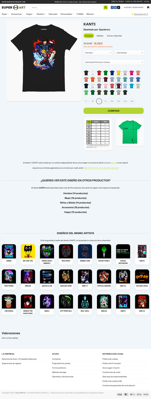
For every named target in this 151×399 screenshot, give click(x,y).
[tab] (89, 35)
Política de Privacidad (111, 363)
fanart (113, 162)
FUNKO (80, 14)
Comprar (114, 110)
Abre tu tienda (117, 1)
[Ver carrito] (148, 7)
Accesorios (16, 14)
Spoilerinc (104, 29)
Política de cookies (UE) (112, 381)
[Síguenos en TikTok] (118, 7)
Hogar (29, 14)
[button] (133, 7)
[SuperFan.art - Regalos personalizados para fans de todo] (13, 7)
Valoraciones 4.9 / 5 (141, 14)
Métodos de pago (59, 372)
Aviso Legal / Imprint (110, 367)
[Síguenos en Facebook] (112, 7)
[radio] (86, 73)
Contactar (56, 359)
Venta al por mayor (133, 1)
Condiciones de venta (111, 372)
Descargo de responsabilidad (114, 376)
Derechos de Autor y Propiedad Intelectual (19, 359)
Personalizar (66, 14)
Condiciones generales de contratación (118, 385)
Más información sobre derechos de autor (101, 168)
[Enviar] (105, 7)
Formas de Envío (59, 367)
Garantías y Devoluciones (62, 376)
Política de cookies (110, 359)
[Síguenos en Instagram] (115, 7)
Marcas (90, 14)
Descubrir (53, 14)
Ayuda (146, 1)
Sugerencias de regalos (11, 363)
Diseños (40, 14)
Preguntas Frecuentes (61, 363)
